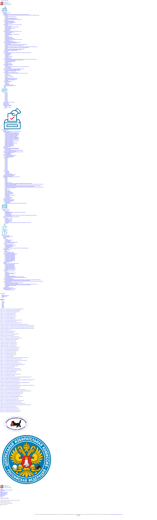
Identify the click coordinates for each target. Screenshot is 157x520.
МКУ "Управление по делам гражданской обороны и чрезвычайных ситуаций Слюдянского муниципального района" (20, 59)
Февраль (3, 306)
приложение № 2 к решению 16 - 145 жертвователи (7, 343)
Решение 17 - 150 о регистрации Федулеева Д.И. (7, 353)
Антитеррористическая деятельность (10, 60)
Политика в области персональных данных (10, 288)
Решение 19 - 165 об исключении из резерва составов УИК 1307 (9, 374)
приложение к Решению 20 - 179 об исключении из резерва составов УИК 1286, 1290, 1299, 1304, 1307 (14, 404)
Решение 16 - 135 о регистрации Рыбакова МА (6, 318)
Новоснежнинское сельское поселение (10, 269)
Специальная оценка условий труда (10, 41)
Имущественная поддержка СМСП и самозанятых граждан (13, 19)
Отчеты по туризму (8, 240)
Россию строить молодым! (9, 193)
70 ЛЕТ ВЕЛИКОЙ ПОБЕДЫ (9, 252)
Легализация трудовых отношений (10, 38)
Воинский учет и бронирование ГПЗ (10, 22)
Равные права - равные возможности (10, 174)
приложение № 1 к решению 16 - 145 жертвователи (7, 342)
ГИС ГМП (6, 65)
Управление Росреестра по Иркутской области (11, 283)
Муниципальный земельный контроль (10, 18)
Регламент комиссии (8, 149)
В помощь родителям (8, 53)
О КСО (5, 217)
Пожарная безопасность (8, 63)
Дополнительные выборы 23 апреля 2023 (11, 136)
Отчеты (6, 17)
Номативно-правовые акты (9, 245)
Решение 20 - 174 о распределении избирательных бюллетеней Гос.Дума (10, 393)
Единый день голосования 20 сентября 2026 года (12, 132)
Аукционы (6, 15)
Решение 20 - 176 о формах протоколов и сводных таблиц (8, 399)
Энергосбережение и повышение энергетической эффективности (14, 45)
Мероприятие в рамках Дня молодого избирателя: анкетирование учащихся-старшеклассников (18, 183)
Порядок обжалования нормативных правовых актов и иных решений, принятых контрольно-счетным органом (21, 215)
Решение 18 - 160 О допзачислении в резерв (6, 367)
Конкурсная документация (9, 244)
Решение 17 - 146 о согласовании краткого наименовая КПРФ (9, 347)
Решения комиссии (6, 157)
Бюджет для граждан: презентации (10, 28)
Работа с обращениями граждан (8, 154)
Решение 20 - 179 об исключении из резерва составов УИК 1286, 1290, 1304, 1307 (11, 403)
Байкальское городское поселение (10, 266)
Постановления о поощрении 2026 (10, 260)
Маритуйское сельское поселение (10, 264)
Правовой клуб (7, 194)
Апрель (3, 305)
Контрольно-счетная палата (6, 209)
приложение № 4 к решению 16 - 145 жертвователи (7, 346)
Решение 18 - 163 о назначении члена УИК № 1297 (7, 371)
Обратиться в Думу (6, 104)
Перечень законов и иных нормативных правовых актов (11, 216)
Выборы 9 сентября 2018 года (9, 141)
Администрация (2, 490)
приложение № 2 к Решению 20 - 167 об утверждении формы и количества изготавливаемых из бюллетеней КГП (16, 379)
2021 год (6, 97)
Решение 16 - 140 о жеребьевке (4, 329)
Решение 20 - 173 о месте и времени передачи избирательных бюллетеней (10, 392)
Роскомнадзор (7, 275)
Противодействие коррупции (8, 105)
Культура (6, 77)
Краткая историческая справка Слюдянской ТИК (12, 148)
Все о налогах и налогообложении (10, 270)
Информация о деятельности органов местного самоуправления (14, 282)
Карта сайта (2, 495)
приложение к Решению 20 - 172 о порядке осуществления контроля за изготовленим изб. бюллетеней (14, 390)
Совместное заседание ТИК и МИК (10, 187)
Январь (3, 307)
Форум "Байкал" (7, 190)
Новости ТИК (6, 147)
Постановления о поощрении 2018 (10, 254)
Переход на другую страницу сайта (10, 79)
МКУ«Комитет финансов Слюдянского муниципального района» (13, 24)
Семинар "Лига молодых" (9, 192)
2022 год (6, 98)
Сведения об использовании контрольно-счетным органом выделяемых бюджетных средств (18, 222)
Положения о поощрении (8, 261)
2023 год (6, 160)
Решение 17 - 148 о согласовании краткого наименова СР (8, 350)
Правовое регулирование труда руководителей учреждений (13, 39)
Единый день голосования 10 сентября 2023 (11, 135)
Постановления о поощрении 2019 (10, 255)
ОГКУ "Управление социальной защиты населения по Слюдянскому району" (16, 277)
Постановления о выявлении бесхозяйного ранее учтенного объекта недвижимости (17, 47)
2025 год (6, 100)
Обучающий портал (8, 202)
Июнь (3, 304)
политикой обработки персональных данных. (116, 514)
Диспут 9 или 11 (7, 196)
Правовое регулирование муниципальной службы (12, 34)
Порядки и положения (8, 29)
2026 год (6, 101)
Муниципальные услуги (7, 249)
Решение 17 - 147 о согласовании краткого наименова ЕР (8, 349)
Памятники (5, 262)
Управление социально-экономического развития (10, 50)
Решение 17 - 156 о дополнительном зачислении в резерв (8, 361)
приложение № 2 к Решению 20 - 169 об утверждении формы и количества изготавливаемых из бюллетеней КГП (16, 385)
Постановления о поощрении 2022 (10, 257)
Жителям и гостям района (5, 235)
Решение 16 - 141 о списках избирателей (6, 332)
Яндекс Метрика (48, 514)
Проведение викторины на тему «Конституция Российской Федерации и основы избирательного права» (20, 186)
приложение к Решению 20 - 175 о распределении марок (8, 397)
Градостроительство (8, 43)
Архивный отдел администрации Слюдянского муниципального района (14, 68)
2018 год (6, 95)
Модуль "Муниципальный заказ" (8, 236)
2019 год (6, 163)
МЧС (6, 271)
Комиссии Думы (6, 102)
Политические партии (7, 198)
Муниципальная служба (8, 219)
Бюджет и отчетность (8, 27)
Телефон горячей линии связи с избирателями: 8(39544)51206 (12, 131)
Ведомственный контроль (8, 40)
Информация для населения (7, 281)
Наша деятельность (6, 210)
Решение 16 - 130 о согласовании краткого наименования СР (8, 311)
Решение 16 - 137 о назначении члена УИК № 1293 (7, 321)
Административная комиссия (8, 81)
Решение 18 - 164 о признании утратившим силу (7, 372)
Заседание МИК (7, 195)
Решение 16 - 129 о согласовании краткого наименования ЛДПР (9, 310)
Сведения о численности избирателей (9, 175)
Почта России (7, 286)
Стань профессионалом (7, 201)
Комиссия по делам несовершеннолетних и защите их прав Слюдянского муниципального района (17, 52)
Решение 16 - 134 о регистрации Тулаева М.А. (6, 317)
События (6, 239)
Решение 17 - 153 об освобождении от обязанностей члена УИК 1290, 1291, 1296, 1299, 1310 (13, 357)
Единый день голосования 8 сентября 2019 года (12, 140)
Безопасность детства (8, 57)
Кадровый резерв (7, 33)
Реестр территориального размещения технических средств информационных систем (17, 66)
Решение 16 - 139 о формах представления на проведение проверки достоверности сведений (13, 324)
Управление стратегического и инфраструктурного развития (12, 42)
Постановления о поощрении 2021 (10, 256)
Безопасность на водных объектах (10, 61)
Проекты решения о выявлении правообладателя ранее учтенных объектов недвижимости (18, 284)
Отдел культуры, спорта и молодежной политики (10, 72)
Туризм (5, 238)
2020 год (6, 162)
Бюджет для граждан (5, 229)
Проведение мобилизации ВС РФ (10, 21)
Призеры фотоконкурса (8, 182)
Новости (1, 496)
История (5, 237)
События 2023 (7, 171)
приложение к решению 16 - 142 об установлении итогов (8, 336)
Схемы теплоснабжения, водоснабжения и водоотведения (13, 49)
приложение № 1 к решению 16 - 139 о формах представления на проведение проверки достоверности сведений (16, 325)
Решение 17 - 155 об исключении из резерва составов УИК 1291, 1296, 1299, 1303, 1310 (12, 360)
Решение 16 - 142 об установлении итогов (6, 335)
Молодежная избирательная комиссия (9, 152)
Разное (6, 188)
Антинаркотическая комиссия (9, 76)
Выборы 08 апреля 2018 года (9, 142)
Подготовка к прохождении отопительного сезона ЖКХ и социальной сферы (16, 44)
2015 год (6, 93)
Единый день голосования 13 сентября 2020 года (12, 138)
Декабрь (3, 301)
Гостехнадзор (7, 274)
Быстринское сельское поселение (9, 268)
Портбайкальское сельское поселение (10, 267)
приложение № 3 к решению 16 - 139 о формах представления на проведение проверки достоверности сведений (16, 328)
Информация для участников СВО (8, 287)
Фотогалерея (5, 177)
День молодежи (7, 189)
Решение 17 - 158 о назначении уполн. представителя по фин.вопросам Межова (11, 364)
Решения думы (6, 92)
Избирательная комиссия (5, 129)
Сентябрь (3, 302)
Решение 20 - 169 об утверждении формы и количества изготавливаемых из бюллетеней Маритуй (14, 382)
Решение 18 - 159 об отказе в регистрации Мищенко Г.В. (8, 365)
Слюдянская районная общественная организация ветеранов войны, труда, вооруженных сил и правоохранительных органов (22, 279)
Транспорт (5, 243)
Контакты (6, 20)
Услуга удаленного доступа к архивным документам (12, 69)
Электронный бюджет (8, 67)
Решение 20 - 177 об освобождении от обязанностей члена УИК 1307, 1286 (10, 400)
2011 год (6, 169)
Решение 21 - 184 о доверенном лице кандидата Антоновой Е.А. (9, 410)
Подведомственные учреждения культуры (11, 78)
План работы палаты (8, 214)
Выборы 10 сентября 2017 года (9, 143)
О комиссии (7, 55)
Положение (6, 51)
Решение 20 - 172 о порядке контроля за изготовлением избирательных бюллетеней (12, 389)
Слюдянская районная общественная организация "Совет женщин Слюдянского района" (17, 280)
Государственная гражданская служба (9, 199)
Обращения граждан (8, 213)
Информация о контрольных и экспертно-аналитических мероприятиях (15, 212)
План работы (5, 13)
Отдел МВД (7, 272)
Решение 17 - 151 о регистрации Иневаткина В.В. (7, 354)
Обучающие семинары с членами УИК (10, 184)
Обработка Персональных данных (5, 501)
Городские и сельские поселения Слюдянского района (11, 263)
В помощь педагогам (8, 58)
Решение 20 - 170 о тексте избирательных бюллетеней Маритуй (9, 386)
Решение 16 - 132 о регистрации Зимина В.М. (6, 314)
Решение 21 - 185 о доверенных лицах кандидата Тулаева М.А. (9, 411)
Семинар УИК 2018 (8, 191)
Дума (2, 91)
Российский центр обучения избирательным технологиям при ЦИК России (15, 203)
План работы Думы (6, 103)
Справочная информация (8, 56)
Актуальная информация (7, 146)
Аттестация (6, 35)
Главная (1, 489)
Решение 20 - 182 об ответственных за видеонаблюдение (8, 407)
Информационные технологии (8, 64)
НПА (6, 106)
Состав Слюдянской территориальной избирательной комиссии (14, 150)
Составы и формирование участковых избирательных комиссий (14, 151)
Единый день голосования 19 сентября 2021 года (12, 137)
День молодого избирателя (9, 197)
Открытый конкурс (8, 247)
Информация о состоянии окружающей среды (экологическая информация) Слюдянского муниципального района (21, 46)
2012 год (6, 168)
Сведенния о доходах (8, 107)
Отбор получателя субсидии (9, 246)
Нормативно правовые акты (9, 23)
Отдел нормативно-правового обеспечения (10, 85)
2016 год (6, 165)
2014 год (6, 167)
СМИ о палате (7, 221)
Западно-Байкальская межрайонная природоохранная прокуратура (14, 276)
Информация (7, 83)
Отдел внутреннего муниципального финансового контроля (12, 70)
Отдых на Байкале (7, 241)
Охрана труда (7, 36)
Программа (6, 80)
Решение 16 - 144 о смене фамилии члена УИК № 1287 (8, 339)
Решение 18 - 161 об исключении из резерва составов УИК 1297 (9, 368)
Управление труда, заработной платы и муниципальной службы (13, 31)
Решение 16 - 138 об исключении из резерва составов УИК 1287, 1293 (10, 322)
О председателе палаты (8, 220)
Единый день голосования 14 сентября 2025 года (12, 133)
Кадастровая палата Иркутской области (10, 285)
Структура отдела (7, 74)
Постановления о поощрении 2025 (10, 259)
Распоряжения (7, 30)
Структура (6, 223)
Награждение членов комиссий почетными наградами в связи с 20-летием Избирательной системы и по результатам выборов (22, 185)
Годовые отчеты (7, 211)
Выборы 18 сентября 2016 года (9, 144)
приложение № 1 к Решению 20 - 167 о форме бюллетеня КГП (9, 378)
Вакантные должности (8, 32)
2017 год (6, 94)
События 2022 (7, 172)
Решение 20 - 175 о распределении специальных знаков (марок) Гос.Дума (10, 396)
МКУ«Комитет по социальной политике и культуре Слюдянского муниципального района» (16, 14)
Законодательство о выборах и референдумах (10, 155)
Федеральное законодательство (9, 156)
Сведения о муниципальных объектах (10, 16)
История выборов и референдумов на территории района (12, 176)
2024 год (6, 99)
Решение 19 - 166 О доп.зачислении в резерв (6, 375)
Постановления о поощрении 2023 (10, 258)
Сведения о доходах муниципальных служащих (12, 26)
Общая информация (8, 153)
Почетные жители (6, 248)
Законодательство (7, 54)
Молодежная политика (8, 75)
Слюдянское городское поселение (10, 265)
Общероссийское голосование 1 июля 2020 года (12, 139)
